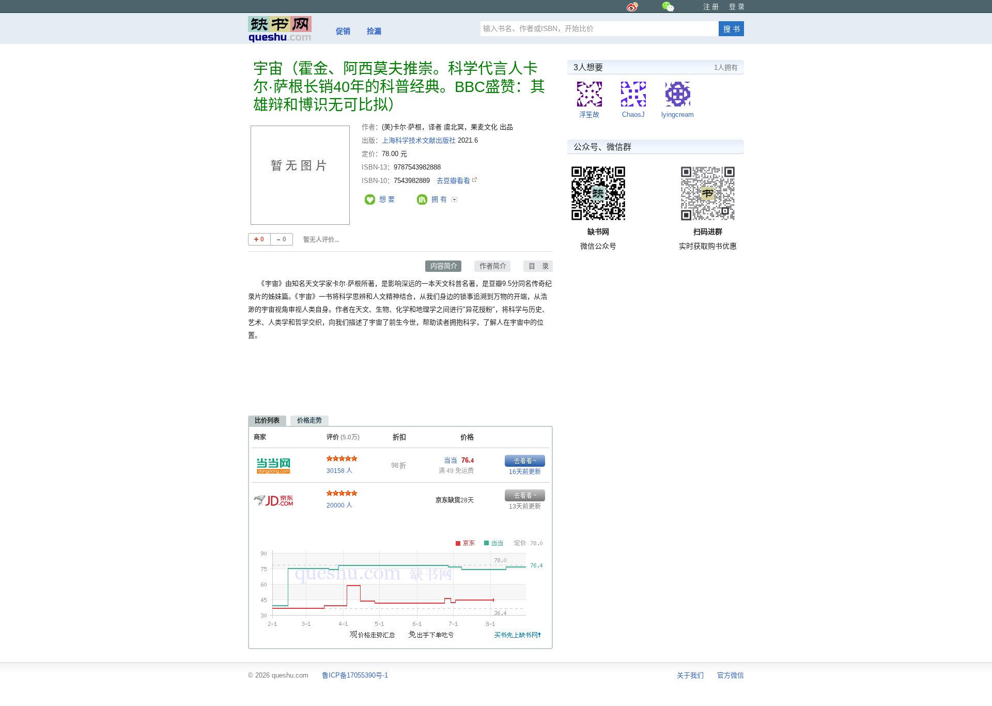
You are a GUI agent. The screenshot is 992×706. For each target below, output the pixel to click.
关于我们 (690, 675)
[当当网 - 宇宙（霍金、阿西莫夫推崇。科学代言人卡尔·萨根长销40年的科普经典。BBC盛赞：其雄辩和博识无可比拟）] (273, 463)
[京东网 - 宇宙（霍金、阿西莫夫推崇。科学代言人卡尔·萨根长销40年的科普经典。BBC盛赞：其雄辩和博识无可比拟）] (273, 497)
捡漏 (374, 31)
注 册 (711, 6)
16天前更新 (525, 471)
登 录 (737, 6)
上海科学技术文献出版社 (419, 140)
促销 (343, 31)
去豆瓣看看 (454, 181)
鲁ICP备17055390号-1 (355, 675)
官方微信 (730, 675)
